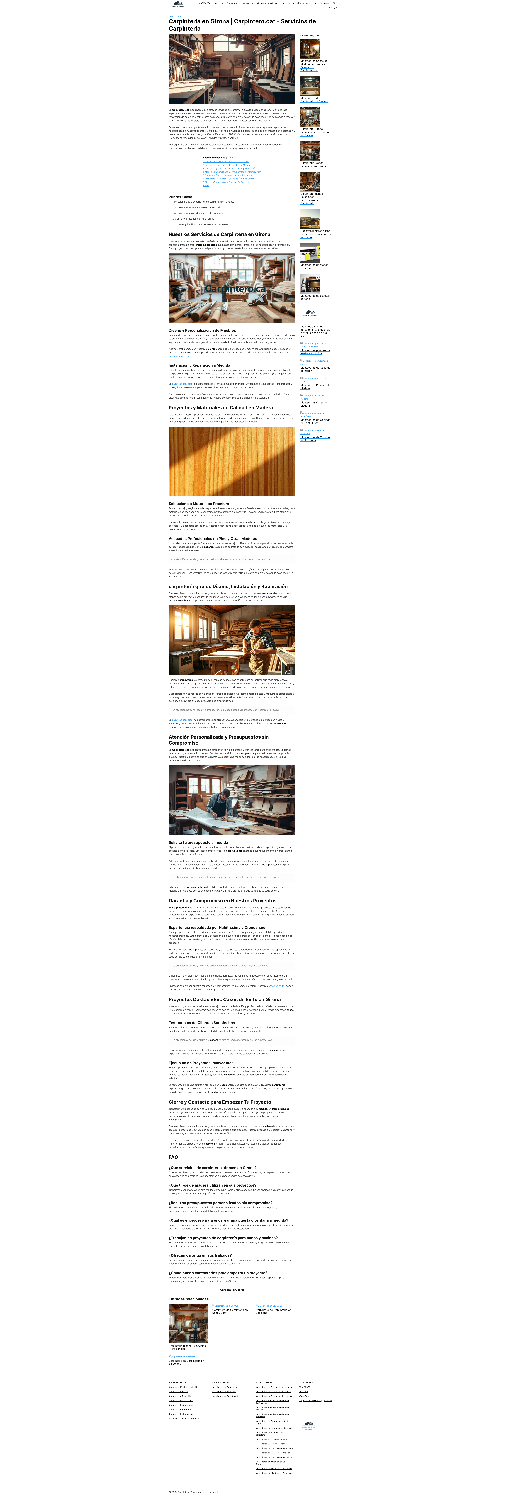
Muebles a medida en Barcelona (185, 1418)
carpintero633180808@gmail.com (315, 1400)
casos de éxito (276, 986)
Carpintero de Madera (180, 1409)
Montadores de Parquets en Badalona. (274, 1428)
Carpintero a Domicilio (180, 1396)
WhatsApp (304, 1396)
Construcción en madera (300, 3)
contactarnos (240, 887)
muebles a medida (179, 356)
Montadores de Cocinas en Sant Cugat (275, 1448)
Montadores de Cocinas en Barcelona (274, 1457)
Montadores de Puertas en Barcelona (274, 1396)
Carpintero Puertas (178, 1391)
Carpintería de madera (238, 3)
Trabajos (333, 7)
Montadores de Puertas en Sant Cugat (274, 1387)
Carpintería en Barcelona (224, 1387)
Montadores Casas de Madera (270, 1444)
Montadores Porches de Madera (271, 1439)
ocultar (230, 158)
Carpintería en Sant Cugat (225, 1396)
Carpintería (175, 16)
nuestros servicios (182, 383)
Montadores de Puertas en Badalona (273, 1391)
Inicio (216, 3)
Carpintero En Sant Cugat (181, 1405)
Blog (335, 3)
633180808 (205, 3)
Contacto (324, 3)
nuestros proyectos (183, 569)
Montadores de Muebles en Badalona (274, 1468)
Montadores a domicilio (268, 3)
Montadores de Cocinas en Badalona (274, 1453)
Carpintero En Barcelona (181, 1414)
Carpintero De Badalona (181, 1400)
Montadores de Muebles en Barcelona (274, 1473)
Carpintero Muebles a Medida (183, 1387)
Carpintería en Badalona (224, 1391)
